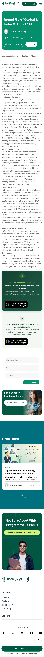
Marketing (6, 608)
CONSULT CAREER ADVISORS (19, 533)
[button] (24, 495)
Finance (5, 597)
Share (33, 44)
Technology (7, 604)
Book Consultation (15, 402)
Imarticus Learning (18, 31)
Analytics (6, 601)
